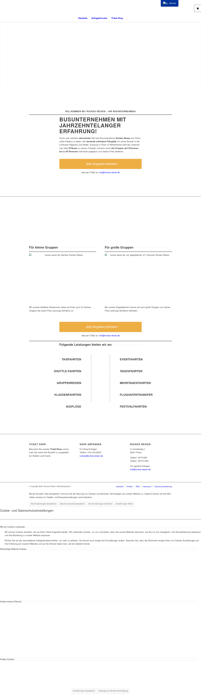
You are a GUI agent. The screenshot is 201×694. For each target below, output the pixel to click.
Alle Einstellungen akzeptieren (44, 503)
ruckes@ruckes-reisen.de (91, 455)
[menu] (169, 3)
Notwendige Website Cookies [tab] (13, 548)
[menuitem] (82, 18)
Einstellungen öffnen (124, 503)
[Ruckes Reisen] (100, 7)
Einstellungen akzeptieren (84, 690)
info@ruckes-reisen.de (109, 172)
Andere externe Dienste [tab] (10, 601)
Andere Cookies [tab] (7, 659)
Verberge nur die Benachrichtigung (113, 690)
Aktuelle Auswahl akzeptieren (72, 503)
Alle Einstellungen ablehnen (100, 503)
